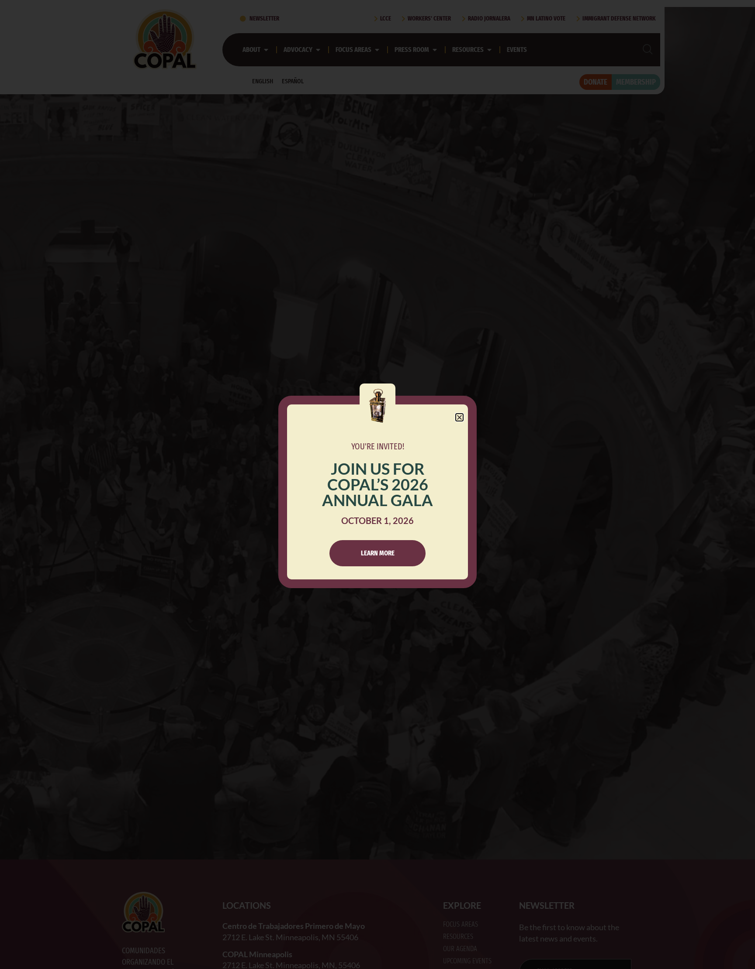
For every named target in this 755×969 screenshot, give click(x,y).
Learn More (378, 553)
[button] (459, 417)
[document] (377, 484)
